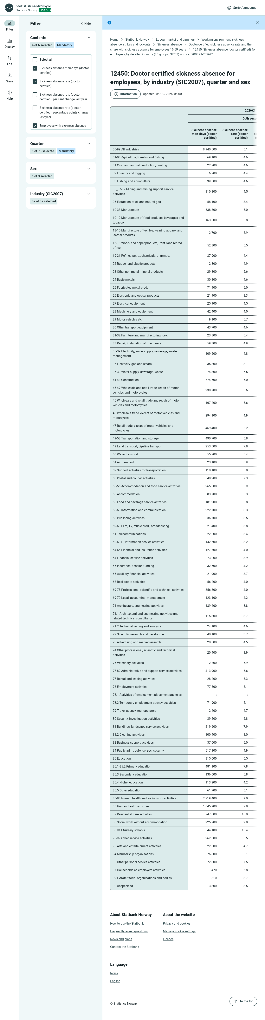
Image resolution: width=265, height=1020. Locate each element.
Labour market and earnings (175, 39)
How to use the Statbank (127, 923)
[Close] (257, 22)
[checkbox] (61, 59)
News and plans (121, 939)
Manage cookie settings (179, 931)
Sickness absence (169, 44)
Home (114, 39)
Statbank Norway (137, 39)
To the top (246, 1001)
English (115, 981)
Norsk (114, 973)
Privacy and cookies (176, 923)
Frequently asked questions (129, 931)
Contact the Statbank (124, 947)
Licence (168, 939)
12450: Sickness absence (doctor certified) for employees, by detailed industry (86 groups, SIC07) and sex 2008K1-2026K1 (183, 52)
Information (128, 94)
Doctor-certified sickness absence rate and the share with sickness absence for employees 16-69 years (181, 47)
